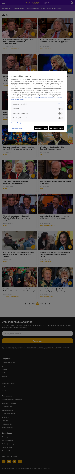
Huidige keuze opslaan (41, 128)
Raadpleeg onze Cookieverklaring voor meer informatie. (40, 97)
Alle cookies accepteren (56, 128)
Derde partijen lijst (16, 123)
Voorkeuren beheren (17, 128)
